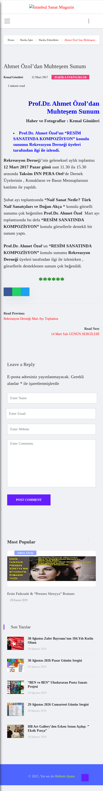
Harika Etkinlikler (49, 40)
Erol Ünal (25, 553)
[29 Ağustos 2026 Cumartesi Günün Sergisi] (15, 709)
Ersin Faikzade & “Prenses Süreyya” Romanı (40, 594)
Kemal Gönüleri (13, 77)
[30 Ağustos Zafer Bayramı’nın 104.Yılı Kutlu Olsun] (15, 643)
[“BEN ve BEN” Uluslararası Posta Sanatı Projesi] (15, 687)
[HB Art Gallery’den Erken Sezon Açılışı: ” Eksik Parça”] (15, 731)
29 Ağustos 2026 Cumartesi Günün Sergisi (58, 704)
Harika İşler (26, 40)
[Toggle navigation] (7, 21)
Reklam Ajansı (65, 776)
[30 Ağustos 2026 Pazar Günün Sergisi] (15, 665)
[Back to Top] (85, 778)
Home (11, 40)
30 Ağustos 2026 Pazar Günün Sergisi (55, 660)
